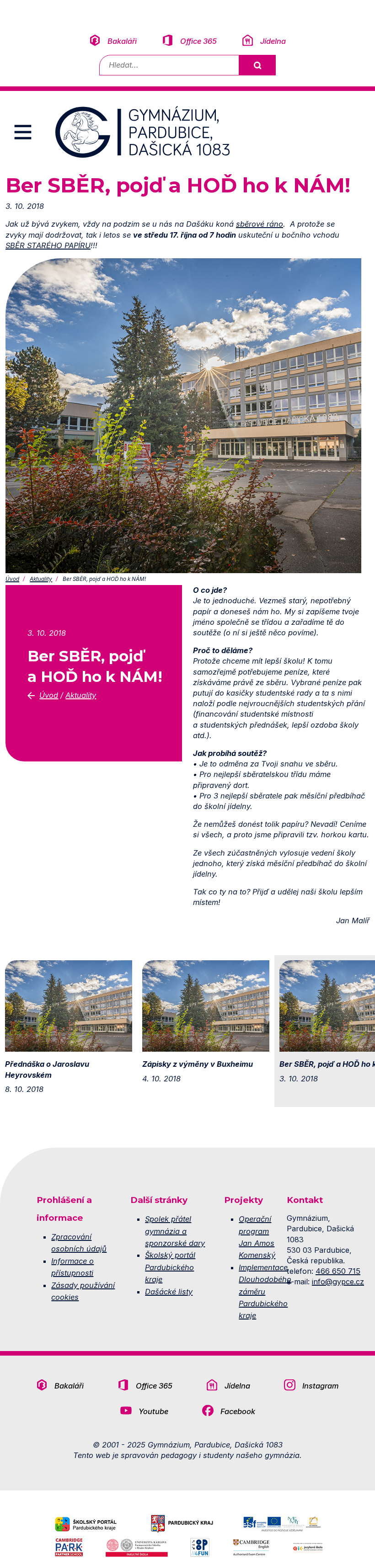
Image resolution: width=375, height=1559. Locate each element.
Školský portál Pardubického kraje (170, 1267)
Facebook (237, 1411)
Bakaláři (122, 41)
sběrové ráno (259, 224)
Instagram (320, 1385)
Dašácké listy (169, 1291)
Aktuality (41, 579)
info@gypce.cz (338, 1281)
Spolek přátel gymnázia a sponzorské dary (175, 1231)
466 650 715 (338, 1271)
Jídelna (273, 41)
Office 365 (198, 41)
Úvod (12, 579)
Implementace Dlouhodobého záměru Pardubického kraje (265, 1291)
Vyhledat (257, 65)
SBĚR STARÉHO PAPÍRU (48, 245)
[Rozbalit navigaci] (22, 132)
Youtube (153, 1411)
